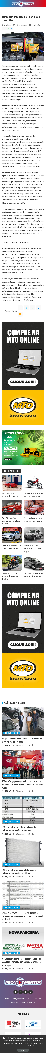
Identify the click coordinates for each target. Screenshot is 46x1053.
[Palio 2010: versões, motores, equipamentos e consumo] (12, 507)
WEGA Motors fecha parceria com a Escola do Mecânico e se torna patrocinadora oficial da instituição (21, 962)
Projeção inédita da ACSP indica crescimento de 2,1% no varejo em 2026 (22, 740)
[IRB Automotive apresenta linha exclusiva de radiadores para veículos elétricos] (23, 852)
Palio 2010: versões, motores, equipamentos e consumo (11, 521)
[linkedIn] (38, 307)
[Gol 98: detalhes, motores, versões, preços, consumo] (34, 507)
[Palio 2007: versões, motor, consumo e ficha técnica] (34, 562)
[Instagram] (25, 992)
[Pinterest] (20, 992)
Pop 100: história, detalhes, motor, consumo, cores (33, 494)
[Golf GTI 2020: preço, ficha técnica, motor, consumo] (12, 535)
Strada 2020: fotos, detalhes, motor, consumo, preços (33, 548)
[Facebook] (3, 28)
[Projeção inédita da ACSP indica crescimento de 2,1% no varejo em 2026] (23, 721)
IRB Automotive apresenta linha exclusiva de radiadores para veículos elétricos (21, 871)
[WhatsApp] (8, 28)
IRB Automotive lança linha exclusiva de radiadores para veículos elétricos (19, 829)
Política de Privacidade (35, 1046)
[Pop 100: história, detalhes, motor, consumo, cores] (34, 483)
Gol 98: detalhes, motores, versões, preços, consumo (33, 519)
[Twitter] (6, 28)
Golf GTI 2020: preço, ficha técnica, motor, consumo (11, 547)
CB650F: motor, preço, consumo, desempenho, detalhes (10, 576)
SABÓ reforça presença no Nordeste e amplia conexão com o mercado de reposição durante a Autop (22, 784)
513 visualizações (34, 25)
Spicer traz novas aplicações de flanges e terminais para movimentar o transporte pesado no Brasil (23, 916)
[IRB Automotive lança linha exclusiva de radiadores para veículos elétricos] (23, 809)
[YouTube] (30, 992)
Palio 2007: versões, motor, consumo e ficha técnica (33, 574)
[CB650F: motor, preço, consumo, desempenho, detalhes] (12, 562)
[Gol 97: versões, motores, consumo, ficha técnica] (12, 483)
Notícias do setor (22, 25)
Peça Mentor (9, 745)
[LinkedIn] (11, 28)
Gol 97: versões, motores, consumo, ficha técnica (11, 494)
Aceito (23, 1050)
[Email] (20, 314)
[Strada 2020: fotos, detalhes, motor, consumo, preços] (34, 535)
